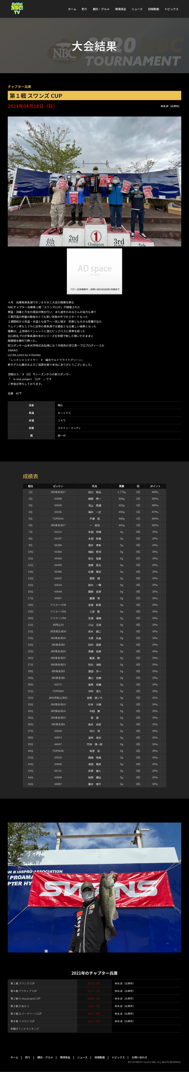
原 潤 (95, 718)
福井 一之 (94, 512)
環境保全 (120, 9)
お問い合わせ (139, 1057)
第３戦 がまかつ (20, 1006)
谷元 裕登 (94, 558)
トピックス (171, 9)
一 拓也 (95, 525)
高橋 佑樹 (94, 651)
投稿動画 (153, 9)
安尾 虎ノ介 (94, 698)
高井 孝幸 (94, 545)
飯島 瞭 (95, 658)
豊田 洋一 (94, 671)
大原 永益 (94, 638)
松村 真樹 (94, 645)
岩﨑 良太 (94, 565)
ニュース (137, 9)
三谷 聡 (95, 611)
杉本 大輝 (94, 704)
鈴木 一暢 (94, 585)
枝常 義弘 (94, 777)
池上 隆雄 (94, 505)
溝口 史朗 (94, 678)
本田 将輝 (94, 532)
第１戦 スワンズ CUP (23, 983)
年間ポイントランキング (25, 1029)
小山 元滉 (94, 625)
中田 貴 (95, 711)
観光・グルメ (101, 9)
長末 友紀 (94, 724)
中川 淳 (95, 731)
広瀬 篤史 (94, 572)
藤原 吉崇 (94, 591)
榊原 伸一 (94, 499)
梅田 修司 (94, 552)
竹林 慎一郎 (94, 744)
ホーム (72, 9)
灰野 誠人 (94, 771)
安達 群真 (94, 605)
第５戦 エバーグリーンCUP (26, 1013)
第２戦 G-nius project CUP (25, 998)
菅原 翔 (95, 578)
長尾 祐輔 (94, 684)
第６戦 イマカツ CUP (23, 1021)
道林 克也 (94, 737)
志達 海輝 (94, 618)
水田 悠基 (94, 538)
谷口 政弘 (94, 492)
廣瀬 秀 (95, 598)
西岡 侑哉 (94, 757)
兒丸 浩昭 (94, 664)
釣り (84, 9)
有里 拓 (95, 751)
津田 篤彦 (94, 764)
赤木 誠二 (94, 631)
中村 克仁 (94, 691)
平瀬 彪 (95, 518)
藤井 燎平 (94, 784)
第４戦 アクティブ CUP (24, 991)
